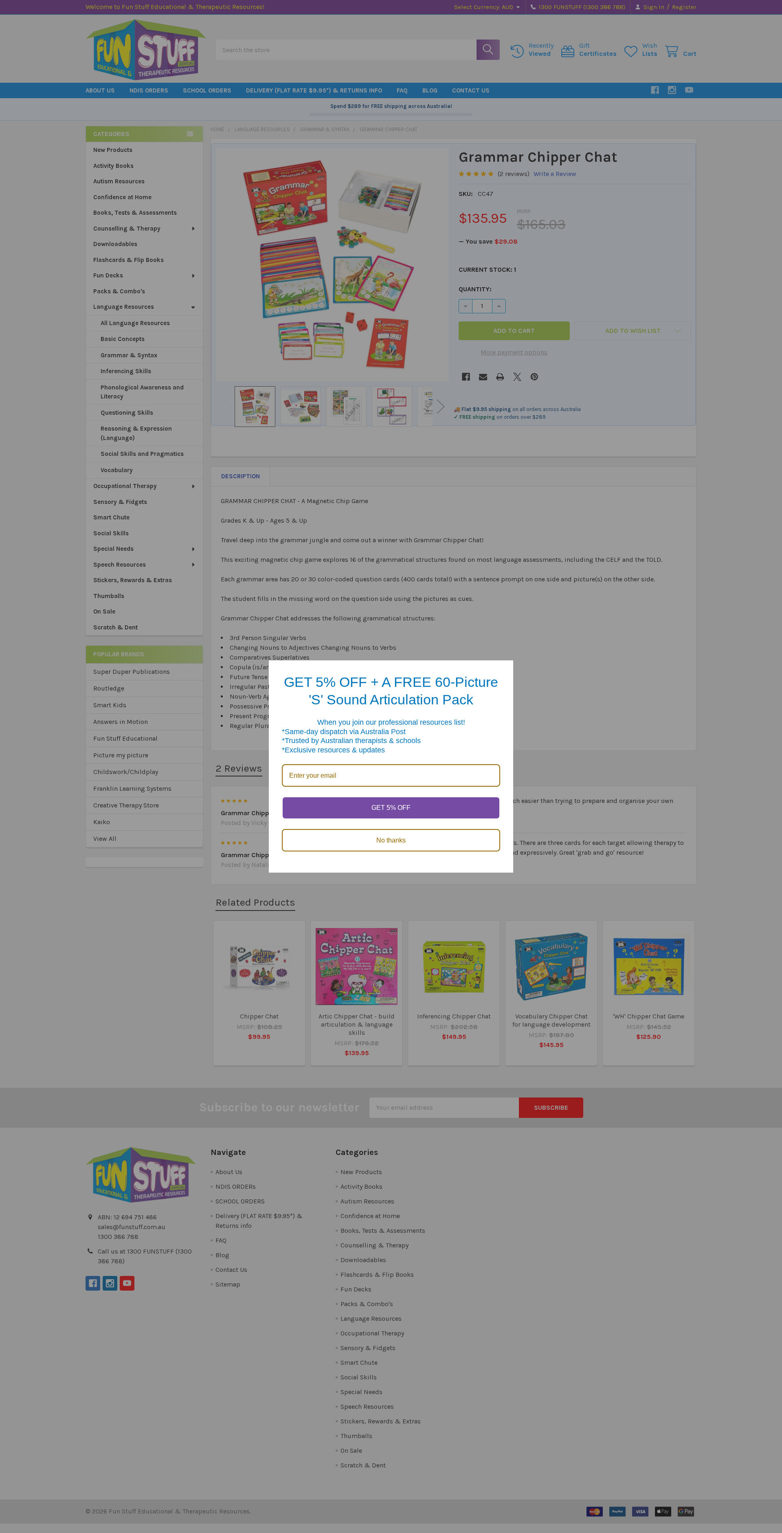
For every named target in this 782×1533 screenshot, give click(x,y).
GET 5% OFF (391, 807)
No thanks (391, 840)
